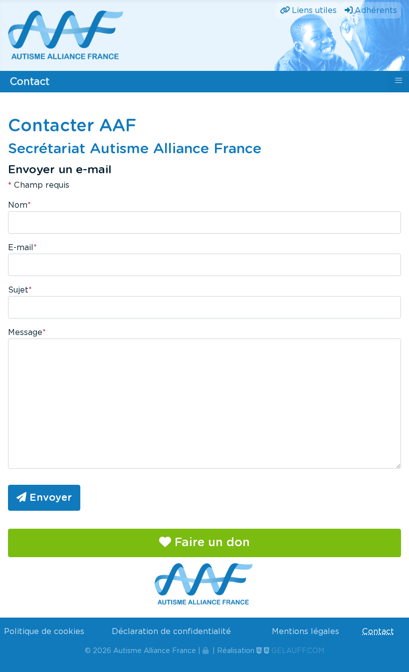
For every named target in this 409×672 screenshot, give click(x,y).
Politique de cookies (44, 631)
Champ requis (38, 185)
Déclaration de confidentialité (171, 631)
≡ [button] (399, 80)
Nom (19, 205)
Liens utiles (314, 10)
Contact (378, 631)
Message (27, 332)
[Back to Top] (391, 653)
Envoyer (49, 498)
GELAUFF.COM (297, 651)
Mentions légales (305, 631)
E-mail (22, 247)
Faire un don (210, 543)
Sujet (20, 290)
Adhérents (376, 10)
